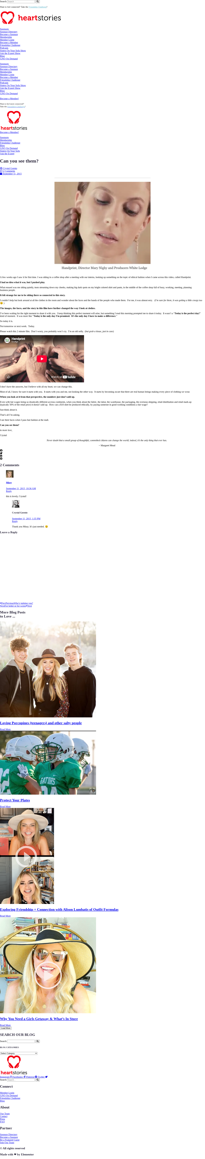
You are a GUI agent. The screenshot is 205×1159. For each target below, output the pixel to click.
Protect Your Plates (15, 800)
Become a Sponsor (9, 34)
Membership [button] (6, 37)
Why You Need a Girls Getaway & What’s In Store (39, 1019)
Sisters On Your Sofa (10, 151)
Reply (9, 491)
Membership (6, 140)
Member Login (7, 40)
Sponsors (4, 137)
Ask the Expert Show (10, 53)
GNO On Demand (9, 58)
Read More (5, 729)
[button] (102, 450)
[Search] (37, 1)
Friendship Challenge (10, 45)
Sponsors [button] (4, 29)
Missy (9, 482)
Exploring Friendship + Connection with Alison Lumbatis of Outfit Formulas (59, 909)
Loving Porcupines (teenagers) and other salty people (41, 723)
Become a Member (9, 42)
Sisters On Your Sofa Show (13, 50)
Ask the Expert (7, 153)
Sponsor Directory (8, 31)
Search (3, 1)
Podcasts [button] (4, 48)
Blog (2, 56)
